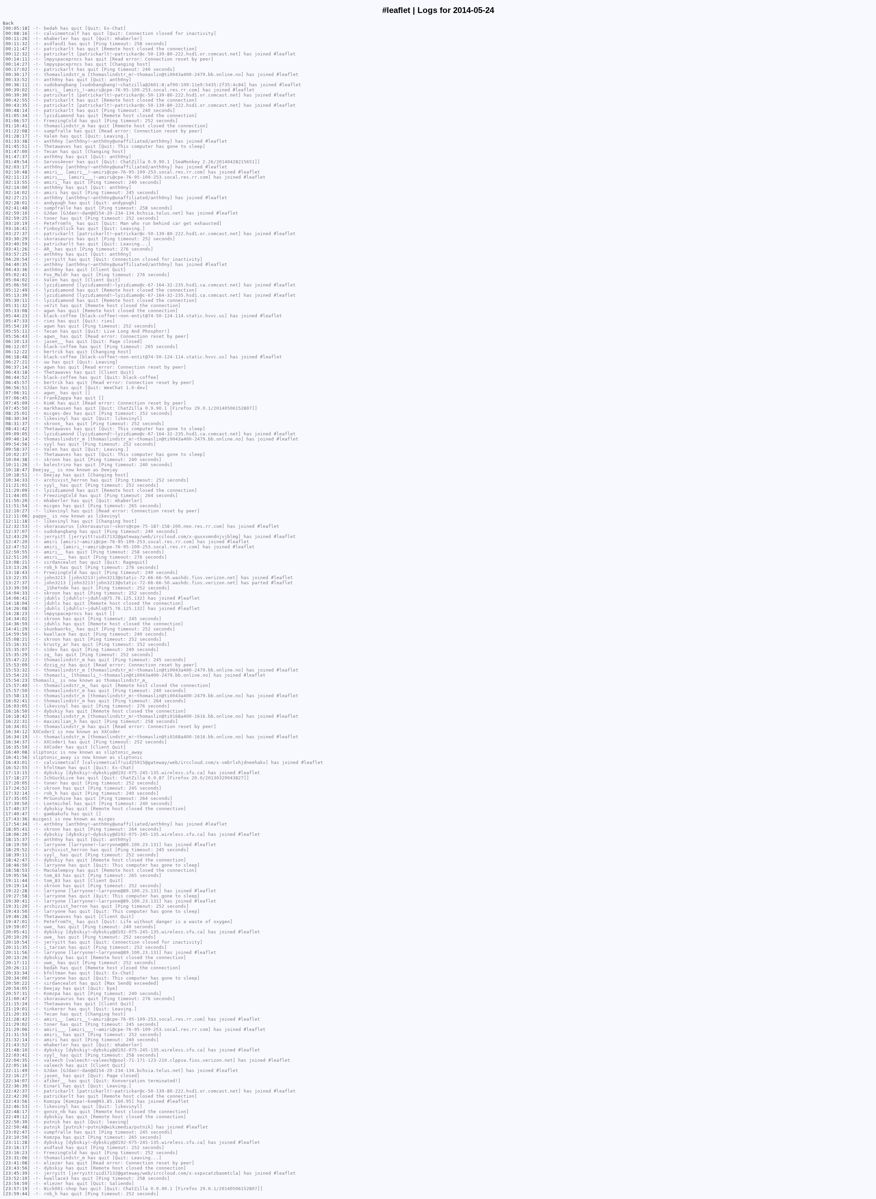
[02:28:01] (16, 202)
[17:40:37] (16, 808)
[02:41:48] (16, 208)
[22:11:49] (16, 1070)
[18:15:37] (16, 839)
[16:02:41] (16, 700)
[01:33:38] (16, 141)
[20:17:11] (16, 962)
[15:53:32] (16, 670)
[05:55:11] (16, 331)
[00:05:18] (16, 28)
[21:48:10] (16, 1050)
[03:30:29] (16, 238)
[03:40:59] (16, 243)
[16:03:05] (16, 706)
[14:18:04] (16, 603)
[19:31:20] (16, 906)
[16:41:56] (16, 757)
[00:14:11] (16, 59)
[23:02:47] (16, 1132)
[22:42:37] (16, 1091)
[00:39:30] (16, 95)
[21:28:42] (16, 1019)
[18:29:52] (16, 849)
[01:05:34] (16, 115)
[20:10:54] (16, 942)
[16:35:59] (16, 747)
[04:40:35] (16, 264)
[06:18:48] (16, 356)
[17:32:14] (16, 793)
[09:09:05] (16, 433)
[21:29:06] (16, 1029)
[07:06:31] (16, 392)
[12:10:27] (16, 510)
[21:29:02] (16, 1024)
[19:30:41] (16, 901)
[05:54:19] (16, 326)
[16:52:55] (16, 767)
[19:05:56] (16, 875)
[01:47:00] (16, 151)
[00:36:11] (16, 84)
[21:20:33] (16, 1014)
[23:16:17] (16, 1147)
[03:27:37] (16, 233)
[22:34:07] (16, 1080)
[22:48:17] (16, 1111)
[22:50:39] (16, 1121)
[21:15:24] (16, 1003)
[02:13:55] (16, 182)
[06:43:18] (16, 372)
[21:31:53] (16, 1034)
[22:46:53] (16, 1106)
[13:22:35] (16, 577)
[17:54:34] (16, 824)
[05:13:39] (16, 295)
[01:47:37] (16, 156)
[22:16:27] (16, 1075)
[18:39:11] (16, 854)
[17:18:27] (16, 777)
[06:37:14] (16, 367)
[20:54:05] (16, 988)
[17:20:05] (16, 783)
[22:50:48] (16, 1127)
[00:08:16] (16, 33)
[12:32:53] (16, 526)
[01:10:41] (16, 125)
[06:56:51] (16, 387)
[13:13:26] (16, 567)
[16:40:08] (16, 752)
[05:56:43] (16, 336)
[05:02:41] (16, 274)
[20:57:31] (16, 993)
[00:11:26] (16, 38)
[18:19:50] (16, 844)
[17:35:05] (16, 798)
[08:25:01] (16, 413)
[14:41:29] (16, 629)
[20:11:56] (16, 952)
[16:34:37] (16, 741)
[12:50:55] (16, 551)
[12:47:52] (16, 546)
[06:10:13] (16, 341)
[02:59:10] (16, 213)
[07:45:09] (16, 403)
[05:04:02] (16, 279)
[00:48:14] (16, 110)
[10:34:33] (16, 480)
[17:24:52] (16, 788)
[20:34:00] (16, 978)
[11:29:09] (16, 490)
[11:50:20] (16, 500)
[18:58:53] (16, 870)
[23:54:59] (16, 1183)
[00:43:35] (16, 105)
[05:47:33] (16, 320)
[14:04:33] (16, 593)
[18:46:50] (16, 865)
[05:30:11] (16, 300)
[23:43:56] (16, 1168)
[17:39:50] (16, 803)
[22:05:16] (16, 1065)
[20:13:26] (16, 957)
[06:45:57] (16, 382)
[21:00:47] (16, 998)
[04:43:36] (16, 269)
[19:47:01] (16, 921)
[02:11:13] (16, 177)
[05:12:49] (16, 290)
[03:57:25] (16, 254)
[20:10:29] (16, 937)
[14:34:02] (16, 618)
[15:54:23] (16, 675)
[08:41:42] (16, 428)
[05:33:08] (16, 310)
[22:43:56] (16, 1101)
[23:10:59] (16, 1137)
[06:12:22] (16, 351)
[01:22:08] (16, 130)
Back (8, 23)
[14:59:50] (16, 634)
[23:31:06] (16, 1157)
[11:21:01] (16, 485)
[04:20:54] (16, 259)
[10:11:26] (16, 464)
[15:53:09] (16, 664)
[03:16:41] (16, 228)
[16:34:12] (16, 731)
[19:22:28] (16, 890)
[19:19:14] (16, 885)
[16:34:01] (16, 726)
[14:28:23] (16, 613)
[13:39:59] (16, 587)
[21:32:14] (16, 1039)
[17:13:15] (16, 772)
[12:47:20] (16, 541)
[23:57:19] (16, 1188)
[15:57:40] (16, 685)
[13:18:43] (16, 572)
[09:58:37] (16, 449)
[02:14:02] (16, 192)
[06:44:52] (16, 377)
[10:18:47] (16, 469)
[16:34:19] (16, 736)
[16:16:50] (16, 711)
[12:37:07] (16, 531)
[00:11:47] (16, 48)
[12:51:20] (16, 557)
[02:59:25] (16, 218)
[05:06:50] (16, 285)
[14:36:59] (16, 623)
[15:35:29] (16, 654)
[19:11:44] (16, 880)
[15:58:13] (16, 695)
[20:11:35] (16, 947)
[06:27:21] (16, 362)
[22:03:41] (16, 1055)
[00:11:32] (16, 43)
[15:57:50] (16, 690)
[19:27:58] (16, 895)
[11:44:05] (16, 495)
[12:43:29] (16, 536)
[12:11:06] (16, 516)
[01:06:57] (16, 120)
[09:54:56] (16, 444)
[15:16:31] (16, 644)
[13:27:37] (16, 582)
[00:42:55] (16, 100)
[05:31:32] (16, 305)
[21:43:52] (16, 1044)
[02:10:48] (16, 172)
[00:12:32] (16, 53)
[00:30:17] (16, 74)
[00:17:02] (16, 69)
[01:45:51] (16, 146)
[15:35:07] (16, 649)
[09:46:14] (16, 439)
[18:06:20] (16, 834)
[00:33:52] (16, 79)
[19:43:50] (16, 911)
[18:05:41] (16, 829)
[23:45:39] (16, 1173)
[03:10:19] (16, 223)
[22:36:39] (16, 1085)
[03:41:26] (16, 249)
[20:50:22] (16, 983)
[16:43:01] (16, 762)
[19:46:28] (16, 916)
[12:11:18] (16, 521)
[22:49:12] (16, 1116)
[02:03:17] (16, 166)
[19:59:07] (16, 926)
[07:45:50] (16, 408)
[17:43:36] (16, 818)
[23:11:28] (16, 1142)
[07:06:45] (16, 397)
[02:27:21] (16, 197)
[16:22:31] (16, 721)
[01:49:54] (16, 161)
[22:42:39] (16, 1096)
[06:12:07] (16, 346)
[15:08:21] (16, 639)
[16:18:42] (16, 716)
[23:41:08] (16, 1162)
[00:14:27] (16, 64)
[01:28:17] (16, 136)
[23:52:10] (16, 1178)
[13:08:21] (16, 562)
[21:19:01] (16, 1008)
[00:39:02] (16, 89)
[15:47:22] (16, 659)
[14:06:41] (16, 598)
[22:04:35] (16, 1060)
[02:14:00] (16, 187)
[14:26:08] (16, 608)
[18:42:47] (16, 860)
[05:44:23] (16, 315)
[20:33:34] (16, 972)
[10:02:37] (16, 454)
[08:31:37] (16, 423)
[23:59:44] (16, 1193)
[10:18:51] (16, 474)
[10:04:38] (16, 459)
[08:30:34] (16, 418)
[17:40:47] (16, 813)
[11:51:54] (16, 505)
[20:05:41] (16, 931)
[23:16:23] (16, 1152)
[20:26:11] (16, 967)
